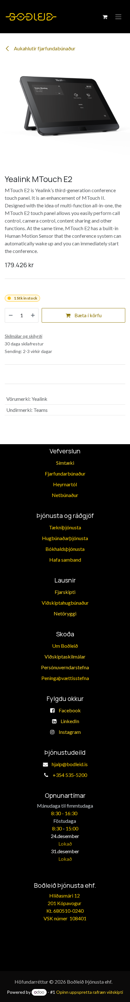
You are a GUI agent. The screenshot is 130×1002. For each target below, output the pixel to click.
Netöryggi (65, 613)
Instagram (70, 732)
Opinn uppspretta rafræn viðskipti (89, 992)
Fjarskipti (65, 592)
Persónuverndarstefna (65, 667)
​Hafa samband (65, 560)
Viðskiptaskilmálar (65, 656)
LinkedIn (70, 721)
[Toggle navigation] (118, 16)
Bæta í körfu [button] (88, 315)
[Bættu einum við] (32, 315)
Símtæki (65, 463)
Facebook (70, 710)
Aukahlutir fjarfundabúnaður (44, 48)
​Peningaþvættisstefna (65, 678)
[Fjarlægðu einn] (10, 315)
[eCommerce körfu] (104, 16)
